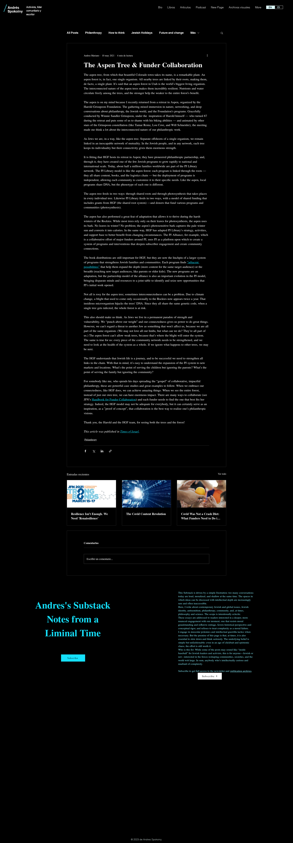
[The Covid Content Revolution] (146, 494)
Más (193, 32)
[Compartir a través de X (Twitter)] (93, 451)
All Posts (72, 32)
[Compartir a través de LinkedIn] (102, 451)
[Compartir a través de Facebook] (85, 451)
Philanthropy (93, 32)
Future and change (171, 32)
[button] (221, 33)
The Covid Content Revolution (146, 514)
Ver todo (222, 473)
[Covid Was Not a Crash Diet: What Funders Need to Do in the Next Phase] (201, 494)
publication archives (240, 671)
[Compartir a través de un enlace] (110, 451)
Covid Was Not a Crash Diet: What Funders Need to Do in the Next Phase (200, 516)
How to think (117, 32)
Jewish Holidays (141, 32)
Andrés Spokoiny (15, 9)
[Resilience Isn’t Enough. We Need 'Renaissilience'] (91, 494)
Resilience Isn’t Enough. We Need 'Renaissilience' (89, 516)
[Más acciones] (207, 55)
